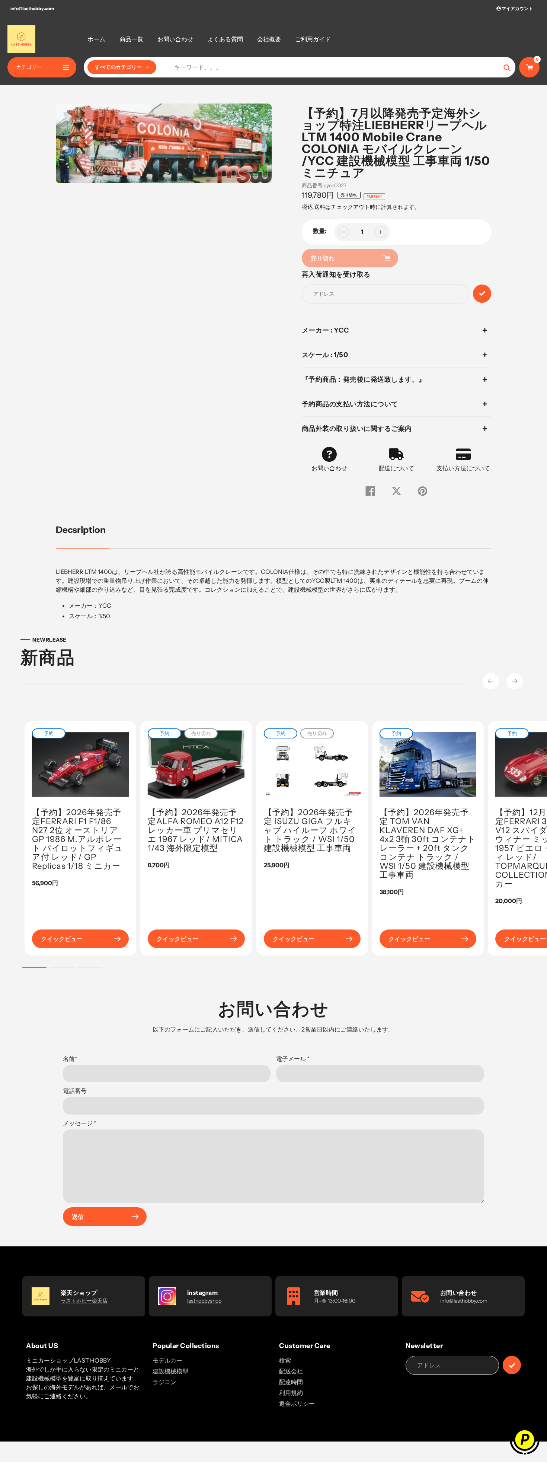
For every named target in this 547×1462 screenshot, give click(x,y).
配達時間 (291, 1382)
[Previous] (491, 681)
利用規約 (291, 1392)
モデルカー (167, 1360)
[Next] (514, 681)
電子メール (293, 1058)
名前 (70, 1058)
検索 (285, 1360)
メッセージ (79, 1123)
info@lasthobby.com (32, 8)
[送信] (512, 1365)
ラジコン (164, 1382)
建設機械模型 (170, 1371)
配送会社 (291, 1371)
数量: (320, 231)
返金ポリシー (297, 1403)
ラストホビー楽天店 (84, 1300)
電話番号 (75, 1090)
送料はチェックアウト (342, 206)
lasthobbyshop (204, 1300)
